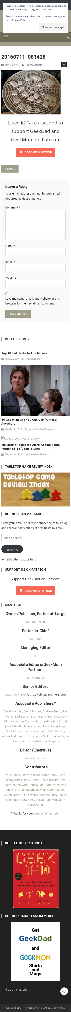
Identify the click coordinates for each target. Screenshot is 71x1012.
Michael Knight (25, 790)
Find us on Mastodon (15, 989)
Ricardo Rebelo (33, 65)
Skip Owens (29, 795)
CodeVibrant (57, 1007)
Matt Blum (35, 639)
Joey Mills (42, 790)
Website (10, 277)
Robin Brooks (49, 780)
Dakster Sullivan (46, 800)
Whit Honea (29, 785)
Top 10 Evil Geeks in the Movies (24, 353)
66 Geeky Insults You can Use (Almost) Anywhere (29, 421)
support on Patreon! (47, 813)
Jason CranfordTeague (40, 429)
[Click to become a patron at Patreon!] (35, 152)
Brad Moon (57, 790)
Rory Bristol (31, 780)
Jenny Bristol (35, 677)
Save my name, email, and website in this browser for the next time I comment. (32, 301)
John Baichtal (32, 358)
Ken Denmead (35, 621)
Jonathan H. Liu (38, 454)
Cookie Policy (19, 20)
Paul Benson (13, 775)
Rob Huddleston (49, 785)
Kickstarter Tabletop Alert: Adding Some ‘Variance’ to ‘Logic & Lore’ (30, 447)
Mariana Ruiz (47, 795)
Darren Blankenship (36, 775)
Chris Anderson (35, 758)
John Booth (58, 775)
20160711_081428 (12, 168)
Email (10, 261)
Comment (13, 207)
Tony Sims (27, 800)
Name (10, 246)
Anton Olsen (12, 795)
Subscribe (12, 550)
